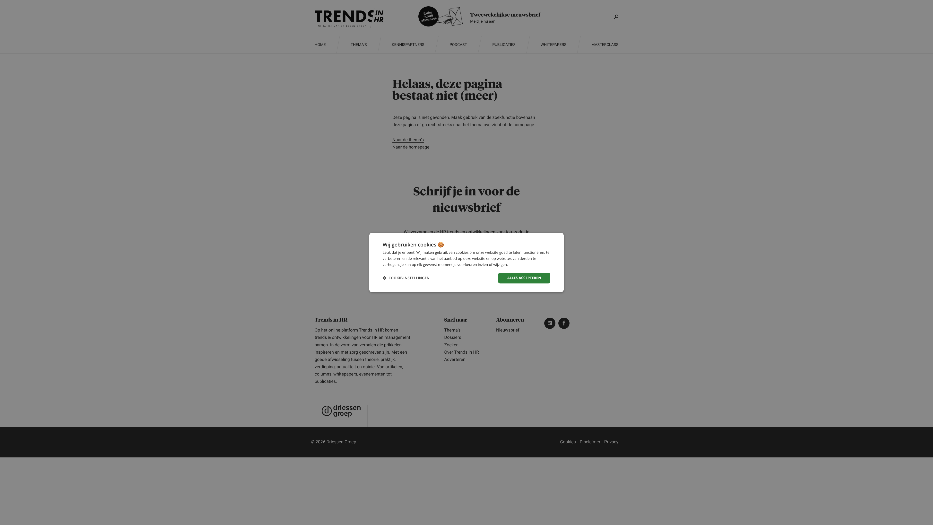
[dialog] (466, 262)
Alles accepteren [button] (524, 278)
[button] (406, 278)
